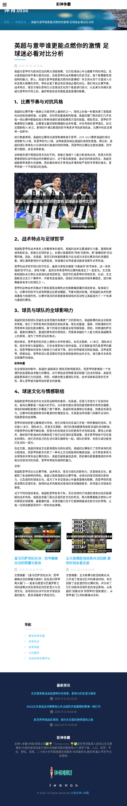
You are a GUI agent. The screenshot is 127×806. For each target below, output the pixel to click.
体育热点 (20, 22)
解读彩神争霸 (37, 636)
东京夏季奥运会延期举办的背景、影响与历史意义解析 (63, 693)
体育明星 (34, 647)
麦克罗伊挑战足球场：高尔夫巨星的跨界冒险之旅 (63, 719)
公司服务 (34, 653)
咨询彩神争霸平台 (39, 659)
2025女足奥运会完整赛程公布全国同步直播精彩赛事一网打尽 (63, 706)
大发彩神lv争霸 (80, 793)
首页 (6, 22)
